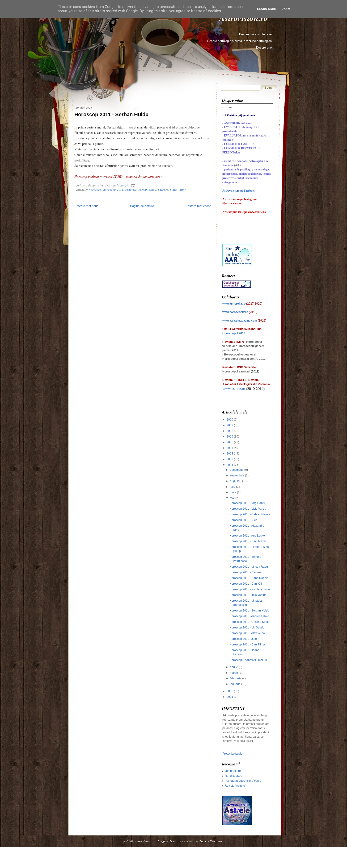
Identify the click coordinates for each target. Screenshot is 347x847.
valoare (163, 189)
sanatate (131, 189)
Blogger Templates (170, 841)
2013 (230, 453)
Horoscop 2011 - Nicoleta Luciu (249, 589)
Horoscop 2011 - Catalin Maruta (249, 514)
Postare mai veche (198, 206)
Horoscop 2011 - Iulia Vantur (247, 595)
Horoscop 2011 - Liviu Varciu (247, 508)
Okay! (285, 9)
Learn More (267, 9)
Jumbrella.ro (233, 771)
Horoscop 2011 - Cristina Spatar (250, 622)
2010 (230, 691)
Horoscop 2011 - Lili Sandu (246, 627)
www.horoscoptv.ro (235, 312)
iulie (232, 486)
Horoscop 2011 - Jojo (243, 638)
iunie (233, 492)
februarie (235, 678)
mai (232, 498)
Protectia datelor (232, 753)
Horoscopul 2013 (233, 333)
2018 (230, 431)
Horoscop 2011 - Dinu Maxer (247, 541)
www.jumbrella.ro (233, 303)
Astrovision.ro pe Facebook (238, 190)
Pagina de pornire (142, 206)
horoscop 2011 (113, 189)
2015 (230, 442)
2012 (230, 459)
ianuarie (235, 684)
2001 (230, 696)
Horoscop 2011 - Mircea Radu (248, 566)
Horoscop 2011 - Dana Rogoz (248, 578)
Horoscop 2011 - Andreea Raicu (250, 616)
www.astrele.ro (233, 388)
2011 (230, 465)
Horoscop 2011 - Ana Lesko (247, 535)
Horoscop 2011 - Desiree (245, 572)
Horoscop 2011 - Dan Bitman (248, 644)
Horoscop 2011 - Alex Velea (247, 633)
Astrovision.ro (145, 841)
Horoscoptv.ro (233, 775)
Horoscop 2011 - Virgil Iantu (247, 503)
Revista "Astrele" (235, 785)
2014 (230, 448)
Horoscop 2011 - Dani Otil (245, 583)
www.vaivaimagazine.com (239, 320)
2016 (230, 436)
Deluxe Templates (212, 841)
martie (234, 672)
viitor (182, 189)
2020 (230, 419)
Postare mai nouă (86, 206)
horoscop (95, 189)
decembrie (237, 469)
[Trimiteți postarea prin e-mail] (132, 185)
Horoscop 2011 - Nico (243, 520)
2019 (230, 425)
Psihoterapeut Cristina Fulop (243, 780)
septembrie (237, 475)
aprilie (234, 667)
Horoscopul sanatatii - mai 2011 (249, 660)
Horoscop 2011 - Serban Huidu (111, 114)
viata (173, 189)
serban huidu (147, 189)
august (234, 481)
